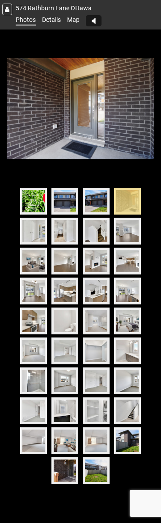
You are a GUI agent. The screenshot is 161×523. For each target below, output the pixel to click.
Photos (26, 19)
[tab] (33, 201)
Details (51, 19)
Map (73, 19)
